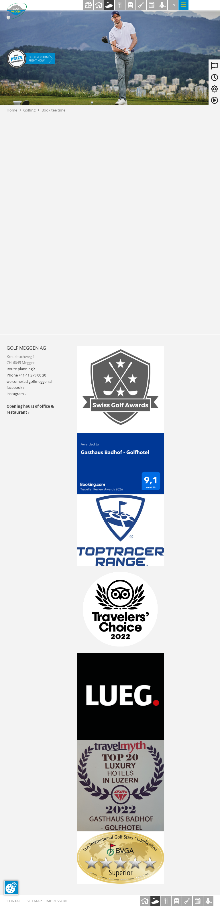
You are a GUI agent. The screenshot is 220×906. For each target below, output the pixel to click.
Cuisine (120, 5)
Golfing (109, 5)
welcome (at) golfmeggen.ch (30, 381)
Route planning (21, 369)
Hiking (162, 5)
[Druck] (120, 857)
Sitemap (34, 901)
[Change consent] (11, 888)
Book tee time (53, 110)
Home (14, 110)
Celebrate (141, 5)
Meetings (152, 5)
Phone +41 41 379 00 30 (26, 375)
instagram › (16, 393)
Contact (15, 901)
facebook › (15, 387)
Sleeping (130, 5)
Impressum (56, 901)
